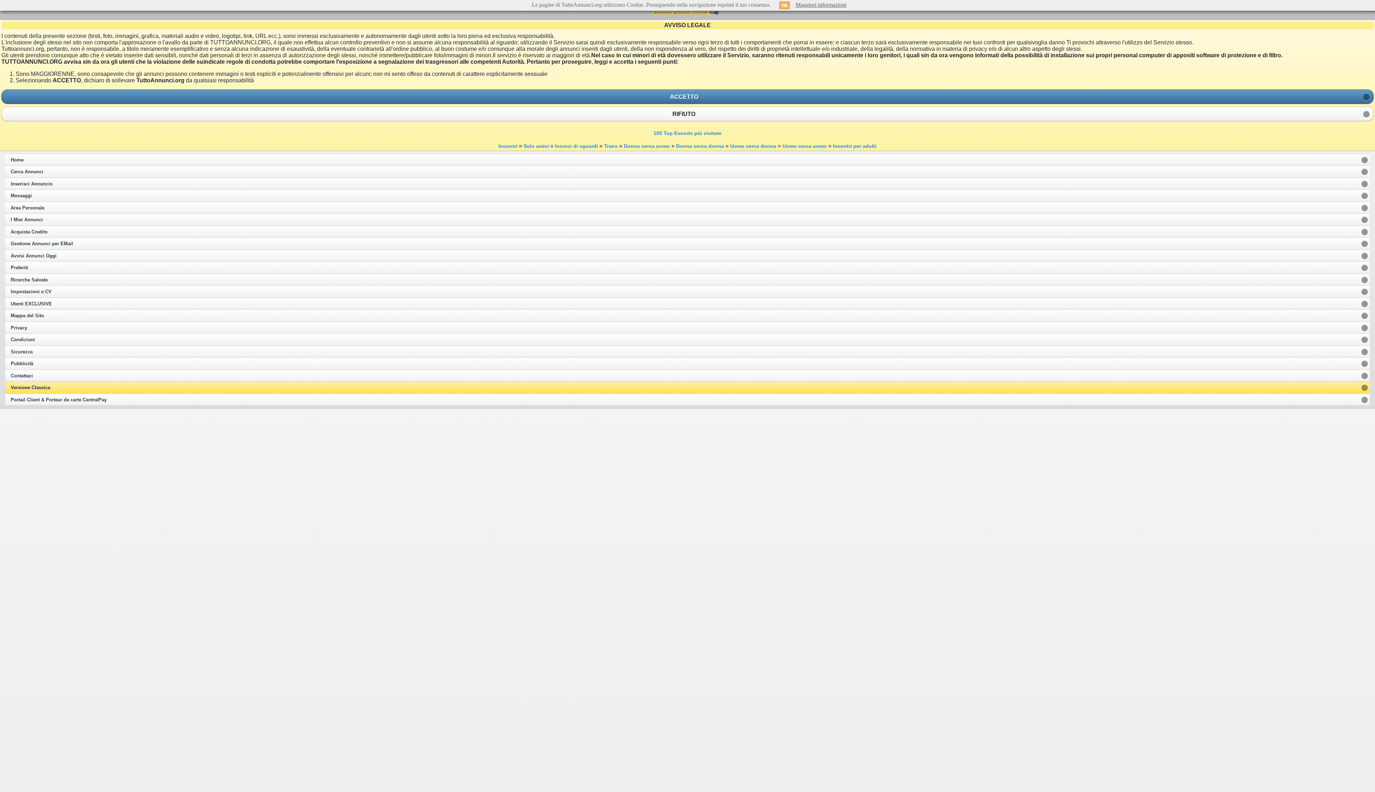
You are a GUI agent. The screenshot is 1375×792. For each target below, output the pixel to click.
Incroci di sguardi (576, 146)
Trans (611, 146)
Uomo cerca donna (753, 146)
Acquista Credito (29, 232)
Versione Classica (30, 387)
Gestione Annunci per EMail (42, 243)
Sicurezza (22, 351)
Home (17, 160)
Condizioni (23, 339)
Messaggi (21, 195)
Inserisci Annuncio (32, 184)
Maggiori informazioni (821, 5)
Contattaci (22, 375)
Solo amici (536, 146)
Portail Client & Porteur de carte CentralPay (59, 399)
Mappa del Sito (27, 315)
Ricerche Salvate (29, 279)
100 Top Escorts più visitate (687, 133)
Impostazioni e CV (31, 291)
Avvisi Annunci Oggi (34, 256)
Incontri (507, 146)
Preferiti (19, 267)
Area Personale (27, 208)
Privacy (19, 327)
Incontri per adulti (855, 146)
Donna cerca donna (700, 146)
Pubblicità (22, 363)
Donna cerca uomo (647, 146)
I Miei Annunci (27, 219)
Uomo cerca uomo (804, 146)
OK (784, 5)
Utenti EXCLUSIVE (31, 303)
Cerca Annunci (27, 171)
